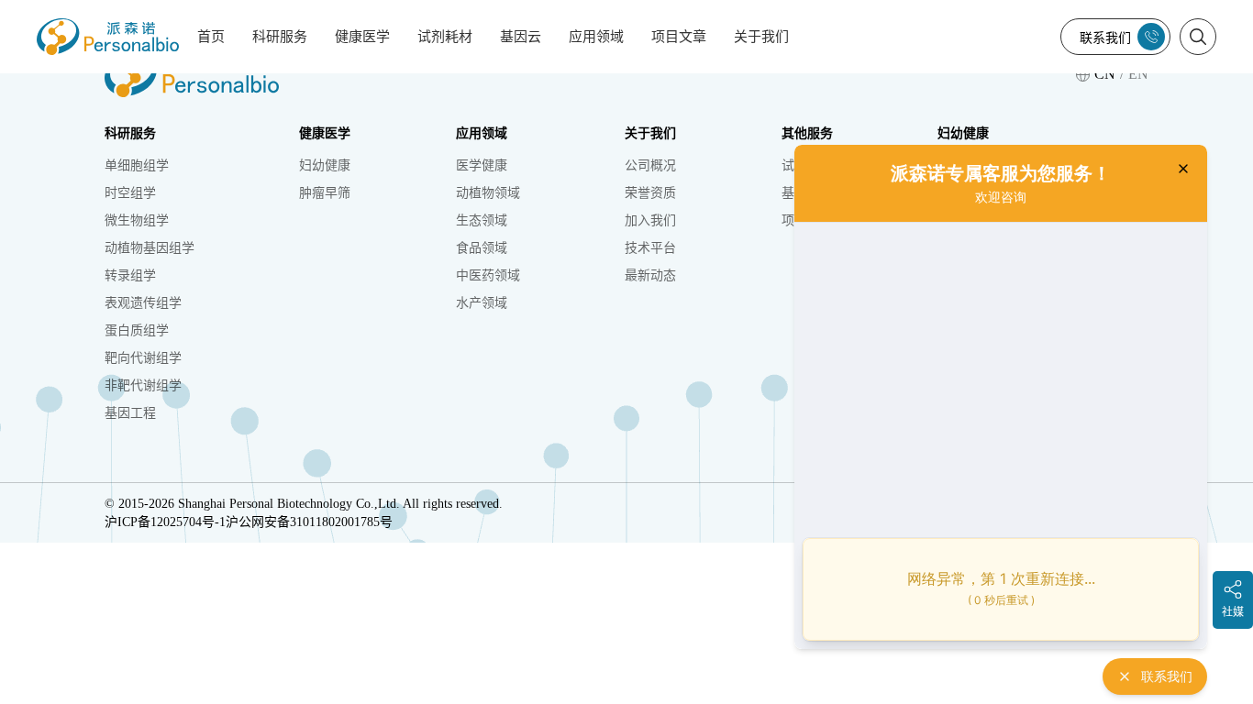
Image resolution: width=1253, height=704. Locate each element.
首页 (211, 36)
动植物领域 (488, 193)
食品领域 (481, 248)
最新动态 (650, 275)
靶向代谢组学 (143, 358)
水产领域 (481, 303)
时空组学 (130, 193)
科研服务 (279, 36)
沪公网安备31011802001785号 (309, 522)
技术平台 (650, 248)
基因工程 (130, 413)
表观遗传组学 (143, 303)
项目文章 (678, 36)
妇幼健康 (324, 165)
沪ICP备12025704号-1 (165, 522)
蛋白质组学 (137, 330)
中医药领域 (488, 275)
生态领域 (481, 220)
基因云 (520, 36)
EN (1138, 74)
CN (1104, 74)
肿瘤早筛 (324, 193)
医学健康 (481, 165)
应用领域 (596, 36)
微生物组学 (137, 220)
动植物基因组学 (149, 248)
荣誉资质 (650, 193)
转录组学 (130, 275)
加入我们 (650, 220)
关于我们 (761, 36)
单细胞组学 (137, 165)
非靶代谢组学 (143, 385)
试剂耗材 (444, 36)
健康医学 (362, 36)
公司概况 (650, 165)
